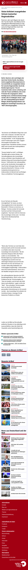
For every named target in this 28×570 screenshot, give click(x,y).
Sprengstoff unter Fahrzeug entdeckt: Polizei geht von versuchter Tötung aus (13, 337)
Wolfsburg (4, 550)
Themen (4, 512)
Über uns (4, 507)
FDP (8, 355)
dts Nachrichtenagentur (10, 31)
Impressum (5, 517)
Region (2, 7)
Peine (3, 543)
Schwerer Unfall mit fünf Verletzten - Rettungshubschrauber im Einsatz (12, 340)
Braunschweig (5, 533)
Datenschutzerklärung (7, 514)
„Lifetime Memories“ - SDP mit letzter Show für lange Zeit (14, 344)
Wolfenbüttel (5, 548)
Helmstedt (4, 540)
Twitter (4, 528)
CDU (4, 355)
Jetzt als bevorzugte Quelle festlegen (12, 67)
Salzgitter (4, 545)
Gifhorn (4, 536)
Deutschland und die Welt (8, 557)
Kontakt (4, 505)
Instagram (4, 526)
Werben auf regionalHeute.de (9, 509)
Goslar (3, 538)
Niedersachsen (6, 555)
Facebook (4, 524)
